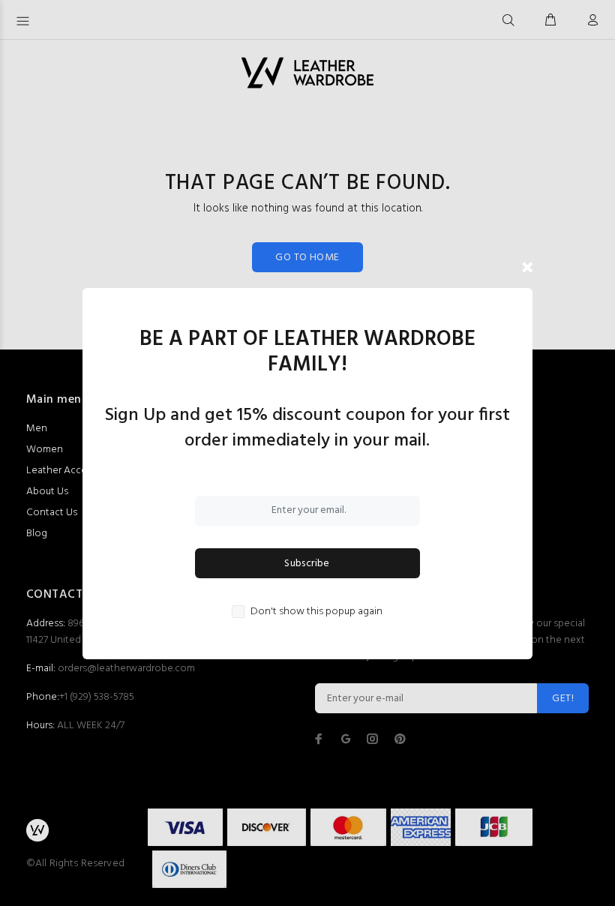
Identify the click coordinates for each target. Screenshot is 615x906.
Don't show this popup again (316, 612)
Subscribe (307, 563)
